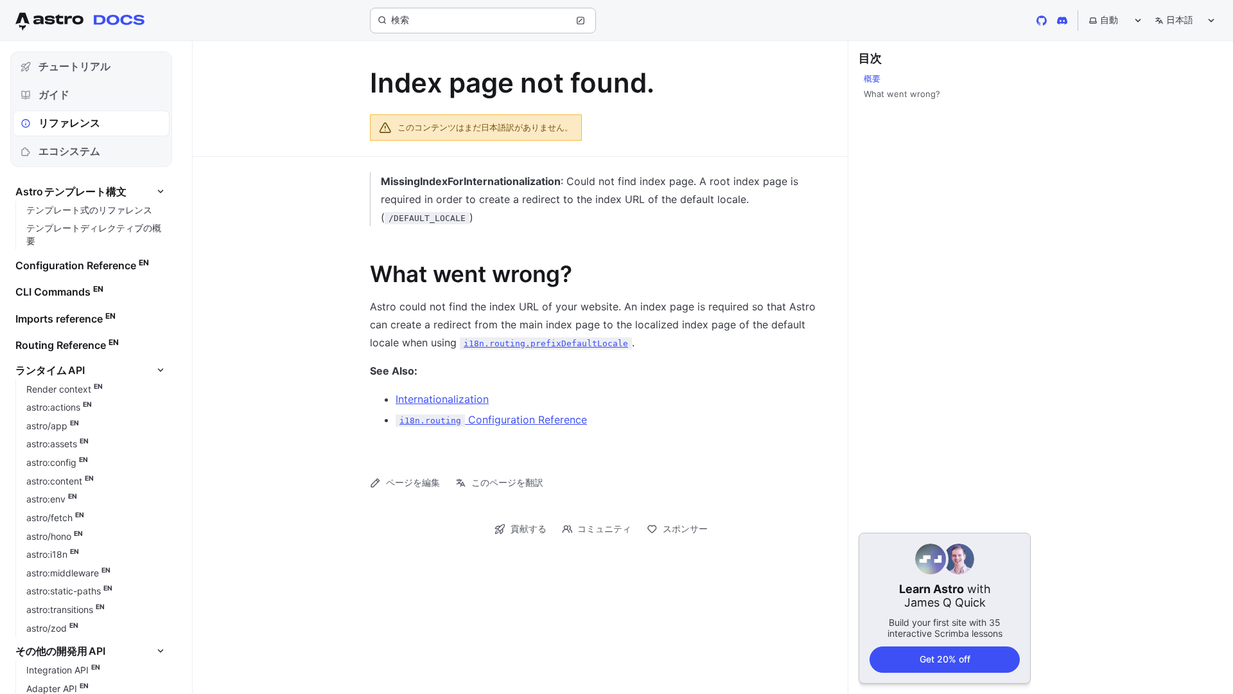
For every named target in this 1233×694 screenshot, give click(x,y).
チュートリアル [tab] (74, 66)
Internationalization (442, 399)
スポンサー (685, 528)
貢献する (529, 528)
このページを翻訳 (507, 482)
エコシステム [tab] (69, 151)
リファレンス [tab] (69, 122)
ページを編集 (413, 482)
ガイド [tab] (54, 94)
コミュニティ (604, 528)
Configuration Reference (493, 419)
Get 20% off (945, 659)
